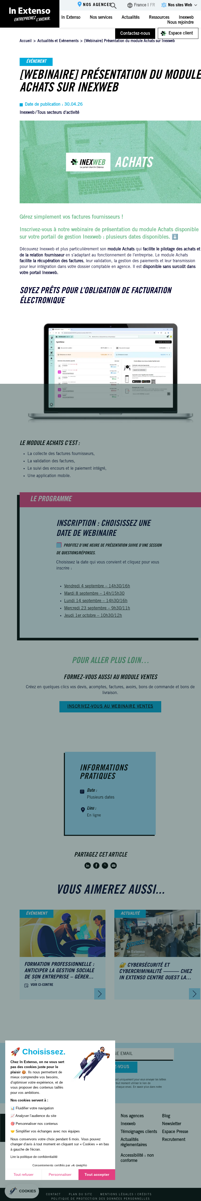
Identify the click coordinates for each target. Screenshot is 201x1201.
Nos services (101, 17)
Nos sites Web (180, 5)
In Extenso (70, 17)
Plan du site (80, 1194)
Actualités (130, 17)
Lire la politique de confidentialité (34, 1157)
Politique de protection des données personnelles (100, 1199)
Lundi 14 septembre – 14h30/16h (95, 601)
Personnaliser (60, 1174)
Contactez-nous (135, 34)
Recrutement (173, 1140)
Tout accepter (97, 1174)
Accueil (26, 41)
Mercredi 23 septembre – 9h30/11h (97, 608)
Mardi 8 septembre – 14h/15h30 (94, 594)
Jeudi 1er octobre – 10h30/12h (93, 616)
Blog (166, 1116)
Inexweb (27, 113)
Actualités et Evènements (58, 41)
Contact (53, 1194)
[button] (22, 1191)
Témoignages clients (139, 1132)
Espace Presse (175, 1132)
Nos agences (97, 5)
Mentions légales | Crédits (126, 1194)
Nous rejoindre (180, 22)
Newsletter (171, 1124)
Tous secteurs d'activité (58, 113)
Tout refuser (24, 1174)
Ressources (159, 17)
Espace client (181, 33)
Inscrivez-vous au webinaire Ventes (110, 707)
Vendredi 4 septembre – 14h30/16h (97, 586)
